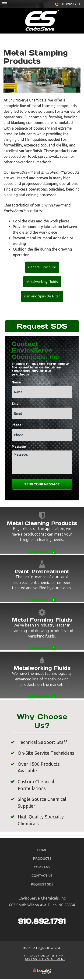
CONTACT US (42, 876)
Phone (18, 425)
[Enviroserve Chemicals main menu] (4, 3)
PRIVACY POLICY (37, 955)
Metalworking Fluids (42, 281)
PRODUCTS (42, 858)
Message (20, 446)
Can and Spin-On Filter (42, 296)
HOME (42, 850)
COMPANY (42, 867)
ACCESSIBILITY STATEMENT (45, 959)
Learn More (42, 545)
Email (17, 403)
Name (17, 382)
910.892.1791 (70, 4)
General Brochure (42, 267)
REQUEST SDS (42, 884)
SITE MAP (59, 955)
